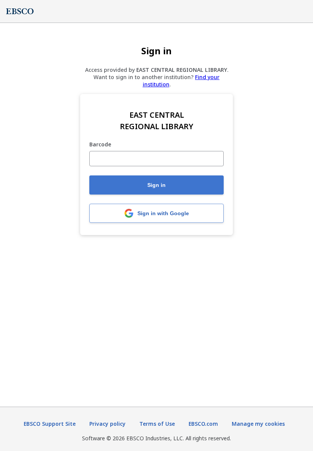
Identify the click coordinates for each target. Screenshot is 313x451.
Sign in (156, 185)
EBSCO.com (203, 423)
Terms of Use (157, 423)
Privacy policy (107, 423)
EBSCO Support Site (50, 423)
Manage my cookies (258, 423)
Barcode (100, 144)
